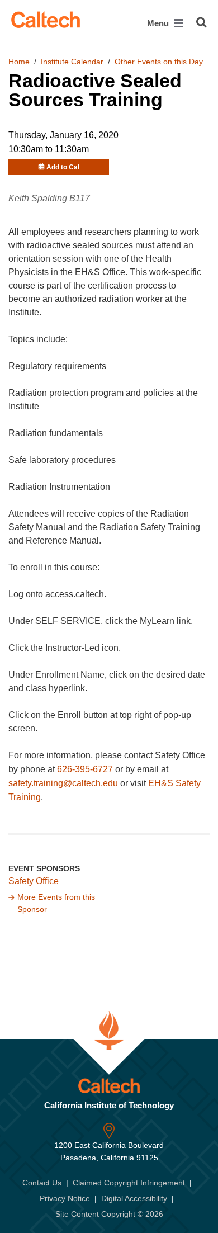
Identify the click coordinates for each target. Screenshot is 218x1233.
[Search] (201, 22)
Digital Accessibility (134, 1198)
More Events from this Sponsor (56, 903)
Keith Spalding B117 (49, 198)
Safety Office (33, 881)
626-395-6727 (85, 769)
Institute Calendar (72, 61)
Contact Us (41, 1182)
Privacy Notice (65, 1198)
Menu (159, 23)
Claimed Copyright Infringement (129, 1182)
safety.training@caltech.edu (63, 783)
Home (19, 61)
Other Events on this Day (159, 61)
